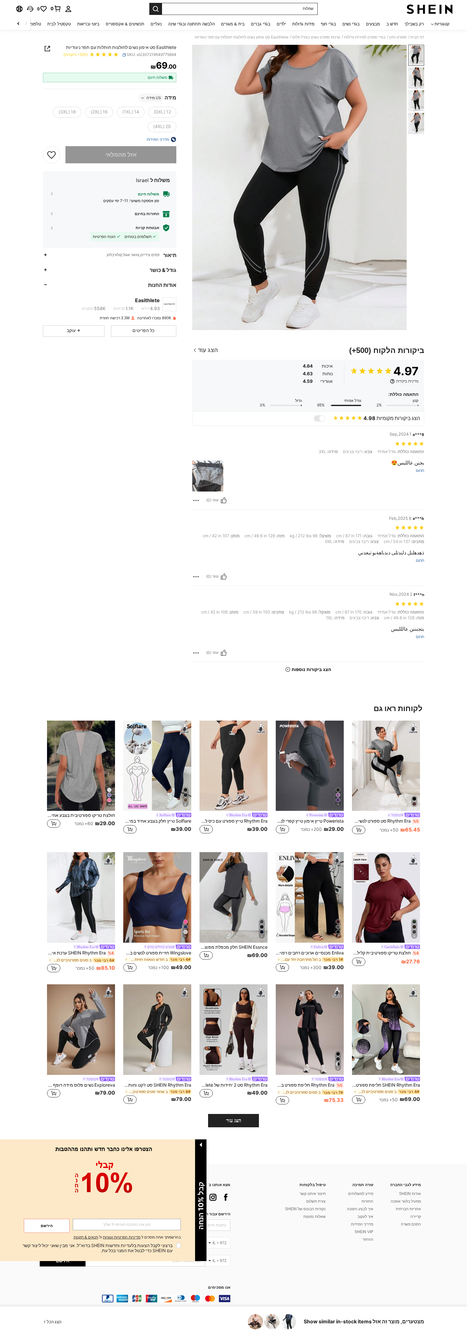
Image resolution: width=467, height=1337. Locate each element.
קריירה (415, 1216)
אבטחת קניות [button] (147, 228)
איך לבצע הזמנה (360, 1209)
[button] (30, 9)
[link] (56, 8)
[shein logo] (430, 9)
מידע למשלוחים (360, 1193)
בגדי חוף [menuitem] (328, 24)
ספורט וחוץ (398, 37)
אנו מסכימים (219, 1288)
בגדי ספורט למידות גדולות (364, 37)
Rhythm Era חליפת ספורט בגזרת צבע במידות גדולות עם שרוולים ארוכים (309, 1085)
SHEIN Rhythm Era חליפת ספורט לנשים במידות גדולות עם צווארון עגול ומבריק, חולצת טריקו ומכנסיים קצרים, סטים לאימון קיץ (386, 1085)
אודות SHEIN (410, 1193)
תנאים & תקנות (86, 1237)
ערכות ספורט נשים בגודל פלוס (316, 37)
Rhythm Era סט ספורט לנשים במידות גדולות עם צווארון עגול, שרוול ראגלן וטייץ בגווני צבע (385, 821)
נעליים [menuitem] (156, 24)
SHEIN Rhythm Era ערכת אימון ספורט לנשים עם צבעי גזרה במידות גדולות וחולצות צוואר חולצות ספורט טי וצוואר (80, 952)
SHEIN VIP (364, 1232)
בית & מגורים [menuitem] (233, 24)
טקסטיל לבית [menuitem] (59, 24)
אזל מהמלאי (121, 154)
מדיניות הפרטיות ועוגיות (121, 1237)
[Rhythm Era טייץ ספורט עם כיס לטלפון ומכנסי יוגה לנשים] (233, 766)
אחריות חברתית (408, 1209)
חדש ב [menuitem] (392, 24)
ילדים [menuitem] (281, 24)
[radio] (162, 112)
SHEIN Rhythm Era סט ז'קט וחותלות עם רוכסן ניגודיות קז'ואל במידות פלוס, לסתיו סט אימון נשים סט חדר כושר (157, 1085)
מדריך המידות (362, 1224)
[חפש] (155, 9)
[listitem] (386, 781)
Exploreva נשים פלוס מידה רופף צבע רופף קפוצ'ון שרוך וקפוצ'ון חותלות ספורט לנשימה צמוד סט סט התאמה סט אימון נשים (81, 1085)
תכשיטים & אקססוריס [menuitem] (125, 24)
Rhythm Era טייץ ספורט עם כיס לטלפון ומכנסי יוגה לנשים (233, 821)
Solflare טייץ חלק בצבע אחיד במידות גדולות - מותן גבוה (157, 821)
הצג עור (233, 1120)
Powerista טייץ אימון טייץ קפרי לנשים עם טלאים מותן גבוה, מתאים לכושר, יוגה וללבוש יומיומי (310, 821)
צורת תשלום (316, 1201)
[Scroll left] (26, 24)
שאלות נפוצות (314, 1216)
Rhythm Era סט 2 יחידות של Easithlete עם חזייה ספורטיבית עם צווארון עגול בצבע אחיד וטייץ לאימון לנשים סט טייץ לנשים (233, 1085)
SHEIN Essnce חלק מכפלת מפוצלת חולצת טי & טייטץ (233, 947)
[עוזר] (223, 500)
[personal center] (68, 9)
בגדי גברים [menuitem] (260, 24)
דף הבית (417, 37)
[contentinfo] (135, 1298)
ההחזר (367, 1239)
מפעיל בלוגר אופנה (406, 1201)
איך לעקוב (365, 1216)
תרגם (420, 471)
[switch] (319, 418)
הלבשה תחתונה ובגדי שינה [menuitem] (191, 24)
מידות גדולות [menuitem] (303, 24)
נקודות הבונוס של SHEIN (305, 1209)
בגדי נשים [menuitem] (351, 24)
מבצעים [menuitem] (373, 24)
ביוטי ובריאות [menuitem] (88, 24)
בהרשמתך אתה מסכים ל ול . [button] (127, 1237)
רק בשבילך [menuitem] (414, 24)
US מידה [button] (153, 98)
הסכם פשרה (411, 1224)
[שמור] (51, 154)
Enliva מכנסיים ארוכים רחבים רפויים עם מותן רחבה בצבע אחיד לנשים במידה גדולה (310, 952)
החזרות (367, 1201)
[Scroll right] (18, 24)
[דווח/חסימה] (196, 500)
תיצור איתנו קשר (313, 1193)
